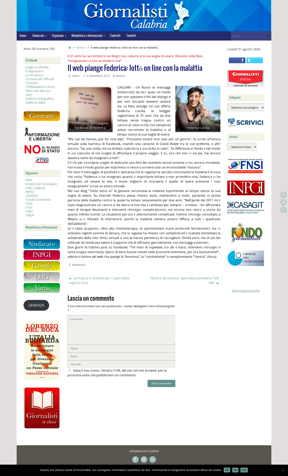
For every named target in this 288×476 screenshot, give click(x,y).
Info (244, 470)
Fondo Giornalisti (38, 199)
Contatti (31, 83)
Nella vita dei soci (38, 91)
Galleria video (35, 102)
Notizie (80, 47)
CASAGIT (31, 196)
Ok (227, 470)
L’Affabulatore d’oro (40, 87)
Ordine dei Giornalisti (41, 184)
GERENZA (36, 305)
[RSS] (283, 210)
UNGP (29, 215)
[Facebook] (283, 194)
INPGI (29, 192)
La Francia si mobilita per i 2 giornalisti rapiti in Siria (99, 280)
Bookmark (78, 265)
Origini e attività (36, 67)
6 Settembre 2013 (98, 76)
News (76, 76)
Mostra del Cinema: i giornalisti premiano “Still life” (185, 280)
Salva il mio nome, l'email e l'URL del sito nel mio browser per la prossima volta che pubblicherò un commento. (117, 372)
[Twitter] (283, 202)
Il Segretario (34, 71)
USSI (28, 207)
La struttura (34, 75)
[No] (283, 470)
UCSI (28, 203)
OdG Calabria (35, 188)
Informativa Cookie (246, 291)
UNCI (29, 211)
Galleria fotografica (39, 98)
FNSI (28, 180)
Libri (28, 94)
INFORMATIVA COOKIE (144, 451)
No (235, 470)
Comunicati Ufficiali (39, 79)
